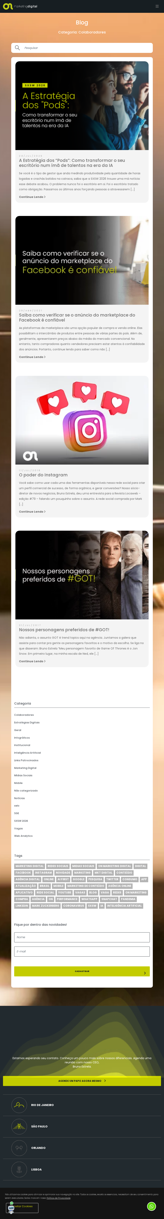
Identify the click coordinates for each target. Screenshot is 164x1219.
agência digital (28, 879)
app (144, 879)
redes (117, 892)
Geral (17, 730)
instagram (43, 873)
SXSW (92, 906)
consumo (129, 879)
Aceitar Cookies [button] (22, 1206)
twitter (112, 879)
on (51, 899)
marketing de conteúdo (85, 886)
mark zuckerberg (45, 906)
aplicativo (24, 892)
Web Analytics (23, 836)
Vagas (18, 828)
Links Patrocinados (26, 760)
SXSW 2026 (21, 821)
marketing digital (30, 866)
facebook (23, 873)
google (78, 879)
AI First (63, 879)
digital (140, 866)
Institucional (22, 745)
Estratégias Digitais (27, 722)
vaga (105, 892)
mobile (58, 886)
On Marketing (136, 892)
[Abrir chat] (11, 1207)
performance (67, 899)
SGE (16, 813)
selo (16, 805)
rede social (45, 892)
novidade (63, 873)
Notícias (19, 798)
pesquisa (95, 879)
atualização (26, 886)
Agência (38, 899)
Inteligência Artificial (27, 752)
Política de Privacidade (58, 1198)
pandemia (128, 899)
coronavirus (73, 906)
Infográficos (22, 737)
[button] (82, 1105)
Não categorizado (26, 790)
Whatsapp (89, 899)
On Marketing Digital (114, 866)
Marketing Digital (25, 768)
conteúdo (124, 873)
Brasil (44, 886)
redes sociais (58, 866)
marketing (82, 873)
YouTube (64, 892)
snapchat (109, 899)
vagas (80, 892)
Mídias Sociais (23, 775)
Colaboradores (24, 715)
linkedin (22, 906)
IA (101, 906)
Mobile (18, 783)
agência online (119, 886)
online (49, 879)
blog (93, 892)
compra (22, 899)
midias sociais (83, 866)
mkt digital (103, 873)
